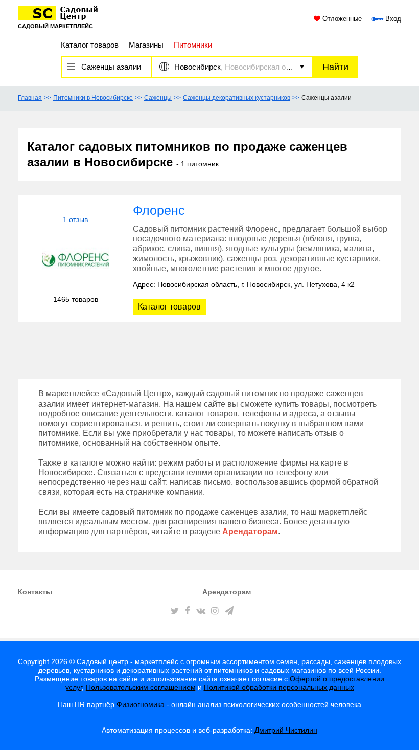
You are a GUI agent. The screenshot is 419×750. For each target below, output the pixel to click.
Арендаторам (226, 592)
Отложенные (341, 19)
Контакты (35, 592)
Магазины (146, 44)
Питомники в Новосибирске (93, 97)
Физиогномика (141, 704)
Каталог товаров (90, 44)
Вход (392, 19)
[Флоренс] (75, 259)
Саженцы (158, 97)
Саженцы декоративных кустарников (236, 97)
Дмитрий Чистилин (285, 730)
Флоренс (159, 210)
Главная (30, 97)
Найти (335, 67)
